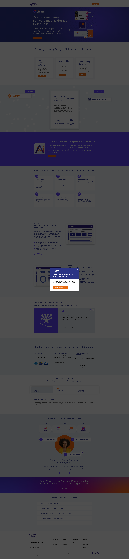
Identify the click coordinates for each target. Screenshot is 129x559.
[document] (64, 279)
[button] (77, 269)
